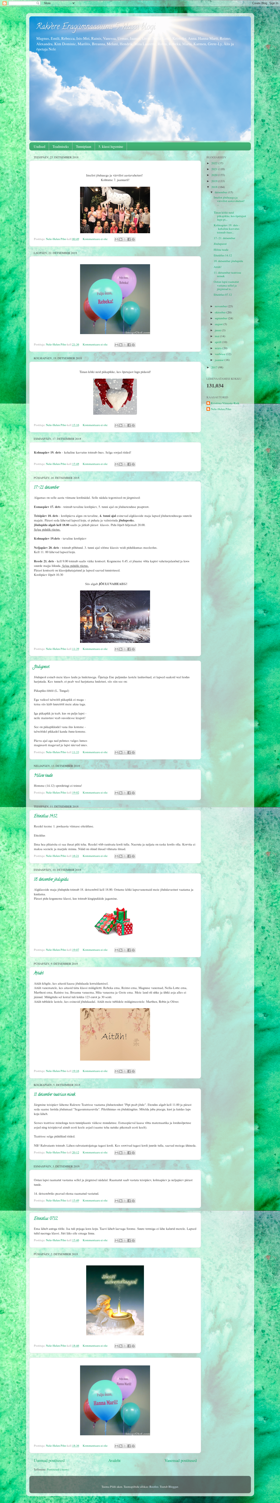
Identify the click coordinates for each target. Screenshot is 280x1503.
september (221, 318)
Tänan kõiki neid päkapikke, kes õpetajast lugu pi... (230, 216)
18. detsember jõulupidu (51, 880)
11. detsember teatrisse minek (54, 1095)
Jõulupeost (41, 667)
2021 (214, 169)
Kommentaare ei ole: (96, 239)
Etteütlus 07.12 (46, 1219)
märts (218, 348)
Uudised (39, 146)
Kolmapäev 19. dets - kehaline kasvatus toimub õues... (227, 228)
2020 (214, 175)
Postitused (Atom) (58, 1469)
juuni (218, 330)
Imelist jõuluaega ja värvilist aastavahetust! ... (230, 200)
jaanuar (219, 360)
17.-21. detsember (46, 488)
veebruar (220, 354)
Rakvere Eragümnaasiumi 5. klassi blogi (95, 27)
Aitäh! (39, 973)
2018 (214, 187)
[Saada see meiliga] (116, 239)
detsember (221, 192)
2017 (214, 367)
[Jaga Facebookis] (129, 239)
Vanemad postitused (180, 1460)
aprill (218, 342)
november (221, 306)
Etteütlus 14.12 (45, 816)
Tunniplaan (83, 146)
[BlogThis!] (121, 239)
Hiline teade (43, 776)
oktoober (220, 312)
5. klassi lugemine (110, 146)
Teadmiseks (60, 146)
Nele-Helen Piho (221, 409)
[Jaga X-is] (125, 239)
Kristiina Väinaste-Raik (225, 403)
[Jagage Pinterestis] (133, 239)
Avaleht (114, 1460)
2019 (214, 181)
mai (217, 336)
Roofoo (153, 1487)
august (219, 324)
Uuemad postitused (49, 1460)
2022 (214, 163)
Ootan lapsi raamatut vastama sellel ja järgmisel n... (226, 285)
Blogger (173, 1487)
